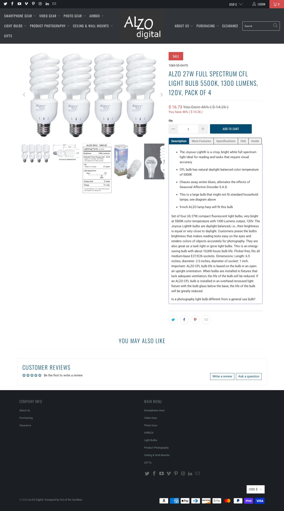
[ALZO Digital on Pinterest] (33, 4)
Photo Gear (73, 15)
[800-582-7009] (68, 4)
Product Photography (48, 25)
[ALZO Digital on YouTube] (19, 4)
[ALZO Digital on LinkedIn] (47, 4)
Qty (171, 120)
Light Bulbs (14, 25)
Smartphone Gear (18, 15)
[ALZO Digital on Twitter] (5, 4)
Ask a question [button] (248, 376)
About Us (182, 25)
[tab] (179, 141)
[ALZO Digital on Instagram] (40, 4)
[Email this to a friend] (206, 319)
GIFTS (8, 35)
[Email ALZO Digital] (54, 4)
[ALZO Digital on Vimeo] (26, 4)
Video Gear (48, 15)
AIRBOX (95, 15)
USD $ (233, 4)
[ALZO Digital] (142, 26)
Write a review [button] (222, 376)
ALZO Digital (35, 499)
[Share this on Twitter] (173, 319)
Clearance (230, 25)
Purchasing (206, 25)
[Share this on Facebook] (184, 319)
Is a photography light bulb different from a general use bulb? (213, 299)
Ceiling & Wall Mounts (91, 25)
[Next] (161, 94)
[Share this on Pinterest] (195, 319)
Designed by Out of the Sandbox (63, 499)
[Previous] (24, 94)
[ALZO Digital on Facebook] (12, 4)
